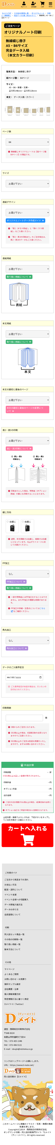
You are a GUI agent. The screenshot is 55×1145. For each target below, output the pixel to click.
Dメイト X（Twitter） (14, 1004)
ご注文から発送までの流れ (16, 879)
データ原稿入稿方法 (13, 904)
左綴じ (12, 521)
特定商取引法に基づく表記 (16, 999)
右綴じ (28, 521)
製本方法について (12, 949)
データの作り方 (11, 909)
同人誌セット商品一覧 (14, 934)
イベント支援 (10, 894)
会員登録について (12, 914)
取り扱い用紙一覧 (12, 944)
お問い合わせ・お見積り (15, 979)
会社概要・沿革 (11, 989)
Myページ (24, 7)
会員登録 (33, 7)
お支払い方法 (10, 884)
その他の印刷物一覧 (13, 939)
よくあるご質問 (11, 974)
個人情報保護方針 (12, 994)
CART (42, 7)
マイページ (9, 969)
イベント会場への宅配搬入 (16, 899)
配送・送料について (13, 889)
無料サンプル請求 (12, 984)
